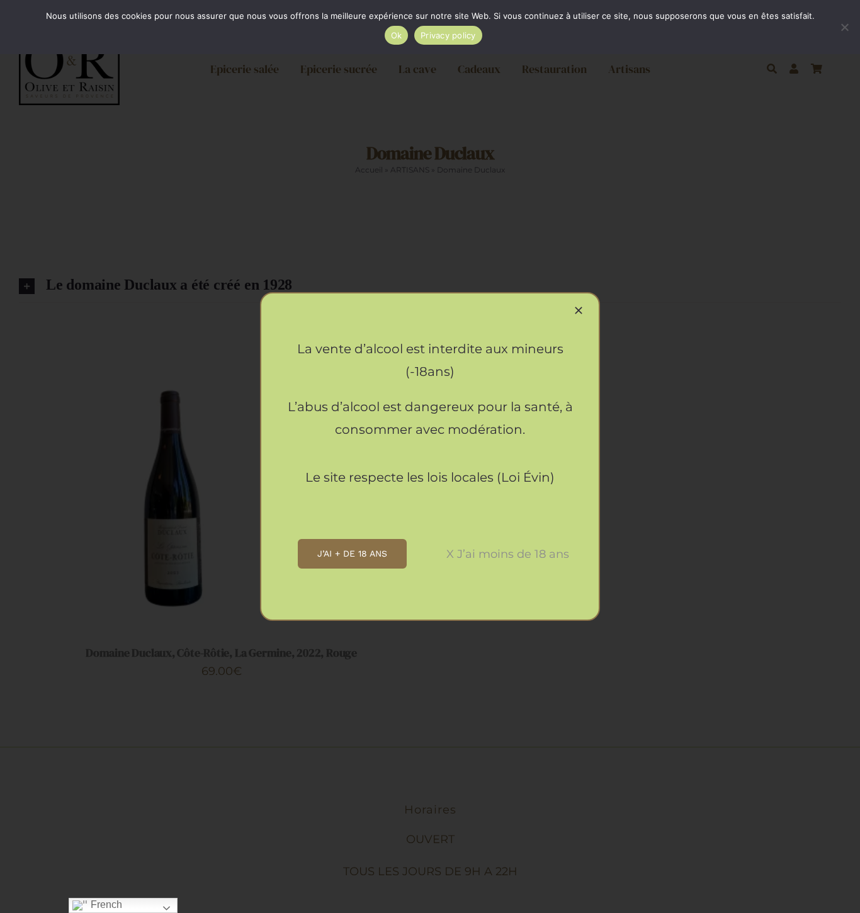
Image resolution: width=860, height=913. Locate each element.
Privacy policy (448, 35)
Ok (396, 35)
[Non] (844, 27)
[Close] (578, 310)
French (105, 904)
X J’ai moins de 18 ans (507, 554)
